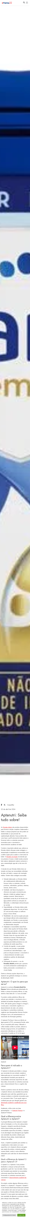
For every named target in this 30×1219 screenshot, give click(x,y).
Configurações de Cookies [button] (9, 1215)
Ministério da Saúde (12, 857)
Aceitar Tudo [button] (21, 1215)
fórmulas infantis (7, 827)
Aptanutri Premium (17, 1111)
